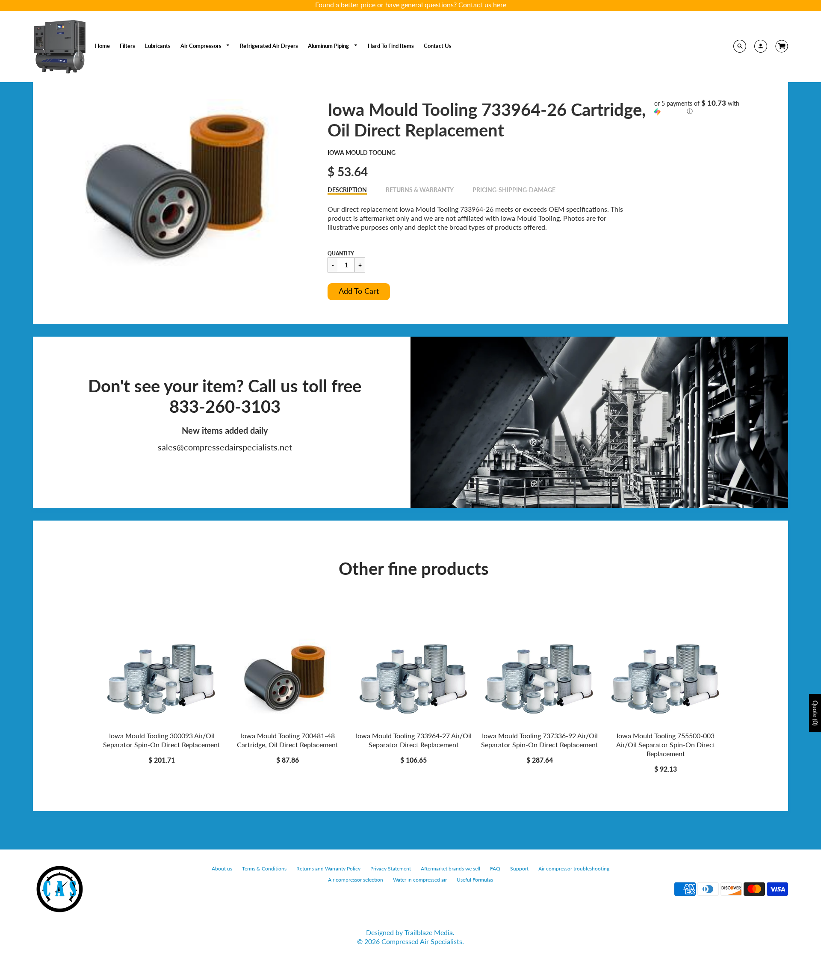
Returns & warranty (420, 189)
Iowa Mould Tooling (362, 152)
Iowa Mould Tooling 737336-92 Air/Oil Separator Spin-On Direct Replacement (539, 740)
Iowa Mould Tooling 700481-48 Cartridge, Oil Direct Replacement (287, 740)
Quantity (341, 253)
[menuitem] (102, 46)
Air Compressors (201, 45)
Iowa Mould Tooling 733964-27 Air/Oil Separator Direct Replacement (414, 740)
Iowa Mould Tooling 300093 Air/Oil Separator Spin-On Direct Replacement (161, 740)
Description (347, 189)
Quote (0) (815, 713)
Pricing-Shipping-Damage (514, 189)
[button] (359, 291)
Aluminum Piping (329, 45)
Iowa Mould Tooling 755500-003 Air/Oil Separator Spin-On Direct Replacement (665, 744)
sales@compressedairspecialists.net (225, 447)
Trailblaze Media (429, 932)
